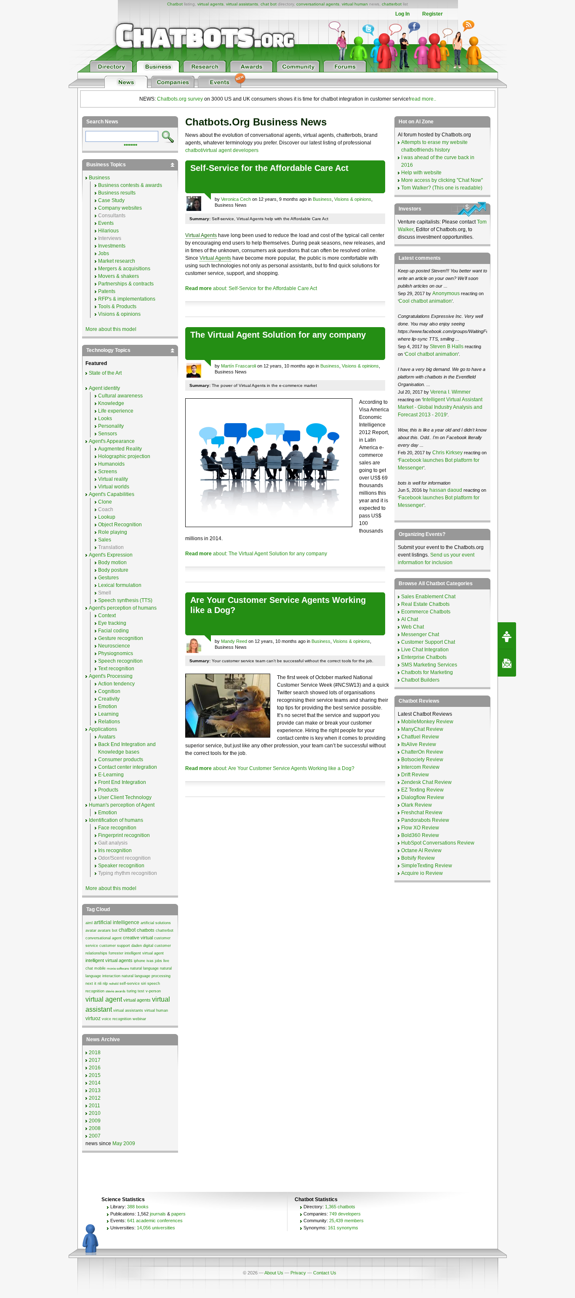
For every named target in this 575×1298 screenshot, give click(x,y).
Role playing (112, 532)
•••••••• (130, 144)
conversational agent (103, 938)
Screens (107, 471)
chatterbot (392, 4)
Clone (105, 502)
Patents (106, 291)
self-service (130, 983)
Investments (111, 246)
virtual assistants (242, 4)
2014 (95, 1083)
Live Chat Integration (425, 650)
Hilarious (108, 231)
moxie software (118, 968)
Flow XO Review (420, 828)
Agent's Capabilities (111, 494)
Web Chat (412, 627)
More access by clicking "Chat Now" (442, 180)
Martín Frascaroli (238, 365)
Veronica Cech (236, 199)
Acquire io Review (422, 873)
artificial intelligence (116, 922)
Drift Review (415, 775)
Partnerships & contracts (126, 284)
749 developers (345, 1213)
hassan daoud (445, 490)
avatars (104, 930)
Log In (402, 14)
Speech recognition (120, 661)
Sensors (107, 434)
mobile (100, 968)
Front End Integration (122, 782)
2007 (95, 1136)
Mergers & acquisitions (124, 269)
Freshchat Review (421, 813)
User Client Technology (125, 797)
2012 (95, 1098)
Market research (116, 261)
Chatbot (175, 4)
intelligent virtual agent (144, 953)
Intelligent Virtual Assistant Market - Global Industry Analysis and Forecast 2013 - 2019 (440, 407)
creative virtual (138, 937)
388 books (138, 1206)
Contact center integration (127, 767)
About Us (273, 1272)
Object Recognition (120, 525)
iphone (139, 961)
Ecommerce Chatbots (425, 612)
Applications (103, 729)
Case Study (111, 200)
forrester (116, 953)
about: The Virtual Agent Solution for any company (256, 554)
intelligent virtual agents (109, 960)
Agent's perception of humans (123, 608)
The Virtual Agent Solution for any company (278, 334)
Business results (117, 193)
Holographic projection (124, 456)
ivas (150, 961)
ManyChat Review (422, 729)
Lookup (106, 517)
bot (114, 930)
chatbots (145, 930)
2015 (95, 1075)
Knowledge (111, 403)
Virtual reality (113, 479)
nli (99, 983)
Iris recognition (115, 850)
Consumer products (120, 759)
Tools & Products (117, 306)
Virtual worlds (113, 487)
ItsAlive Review (418, 744)
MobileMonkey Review (427, 722)
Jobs (103, 253)
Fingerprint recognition (124, 835)
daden (136, 946)
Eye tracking (112, 623)
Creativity (109, 699)
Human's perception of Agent (121, 805)
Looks (105, 418)
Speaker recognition (121, 866)
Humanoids (111, 464)
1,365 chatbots (340, 1206)
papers (178, 1213)
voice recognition (116, 1019)
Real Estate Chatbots (425, 604)
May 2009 (123, 1143)
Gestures (108, 578)
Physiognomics (115, 653)
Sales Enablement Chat (428, 597)
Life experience (115, 411)
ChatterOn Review (422, 752)
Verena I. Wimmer (450, 392)
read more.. (423, 99)
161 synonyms (343, 1227)
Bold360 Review (420, 835)
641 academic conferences (155, 1220)
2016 (95, 1068)
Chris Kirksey (447, 453)
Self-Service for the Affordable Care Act (269, 168)
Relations (109, 722)
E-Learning (111, 775)
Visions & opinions (352, 199)
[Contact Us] (507, 663)
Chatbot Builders (420, 680)
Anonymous (446, 293)
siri (143, 983)
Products (108, 790)
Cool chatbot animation (425, 301)
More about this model (110, 329)
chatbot (127, 930)
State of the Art (105, 373)
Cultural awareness (120, 396)
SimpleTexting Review (426, 866)
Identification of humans (116, 820)
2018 (95, 1052)
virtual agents (210, 4)
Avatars (106, 737)
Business (322, 199)
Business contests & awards (130, 185)
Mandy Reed (234, 641)
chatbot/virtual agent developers (221, 150)
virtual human (355, 4)
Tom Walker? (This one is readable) (441, 188)
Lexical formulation (119, 585)
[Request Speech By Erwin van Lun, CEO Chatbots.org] (507, 635)
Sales (104, 540)
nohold (113, 984)
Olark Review (416, 805)
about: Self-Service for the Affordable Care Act (251, 288)
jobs (158, 961)
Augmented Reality (120, 449)
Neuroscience (114, 646)
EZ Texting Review (422, 790)
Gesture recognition (120, 638)
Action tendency (116, 684)
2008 (95, 1128)
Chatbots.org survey (180, 99)
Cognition (109, 691)
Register (432, 14)
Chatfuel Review (420, 737)
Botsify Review (418, 858)
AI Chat (409, 619)
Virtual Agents (201, 235)
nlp (105, 983)
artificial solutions (156, 923)
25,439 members (346, 1220)
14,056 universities (156, 1227)
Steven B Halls (446, 346)
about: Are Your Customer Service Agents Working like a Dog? (269, 768)
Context (107, 615)
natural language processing (146, 976)
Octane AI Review (421, 850)
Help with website (421, 173)
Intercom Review (420, 767)
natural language (144, 968)
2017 (95, 1060)
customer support (114, 946)
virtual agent (103, 999)
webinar (139, 1019)
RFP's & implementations (126, 299)
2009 (95, 1121)
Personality (111, 426)
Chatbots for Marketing (427, 672)
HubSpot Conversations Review (437, 843)
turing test (135, 991)
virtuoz (93, 1018)
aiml (89, 923)
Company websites (120, 208)
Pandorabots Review (425, 820)
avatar (90, 930)
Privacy (298, 1272)
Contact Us (324, 1272)
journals (158, 1213)
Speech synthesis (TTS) (125, 600)
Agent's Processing (111, 676)
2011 (94, 1106)
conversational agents (317, 4)
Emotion (107, 706)
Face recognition (117, 828)
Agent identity (104, 388)
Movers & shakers (118, 276)
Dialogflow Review (422, 797)
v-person (153, 991)
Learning (108, 714)
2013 (95, 1090)
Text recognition (116, 669)
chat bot (269, 4)
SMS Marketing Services (429, 665)
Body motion (112, 562)
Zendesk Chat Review (426, 782)
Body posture (113, 570)
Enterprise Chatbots (424, 657)
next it (90, 983)
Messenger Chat (420, 634)
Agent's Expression (111, 555)
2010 (95, 1113)
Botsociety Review (422, 759)
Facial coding (113, 631)
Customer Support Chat (428, 642)
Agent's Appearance (112, 441)
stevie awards (115, 991)
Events (106, 223)
